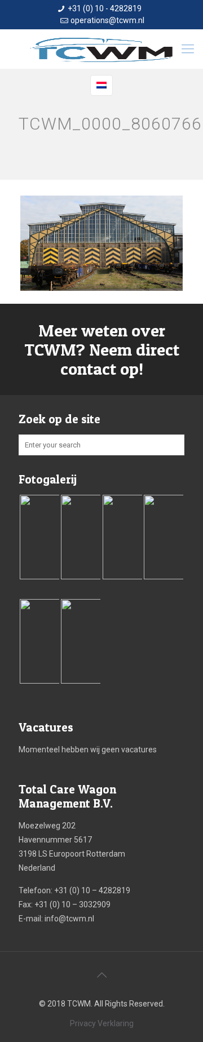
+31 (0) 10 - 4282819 (105, 8)
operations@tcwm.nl (107, 20)
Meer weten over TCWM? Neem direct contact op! (101, 349)
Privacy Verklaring (102, 1023)
